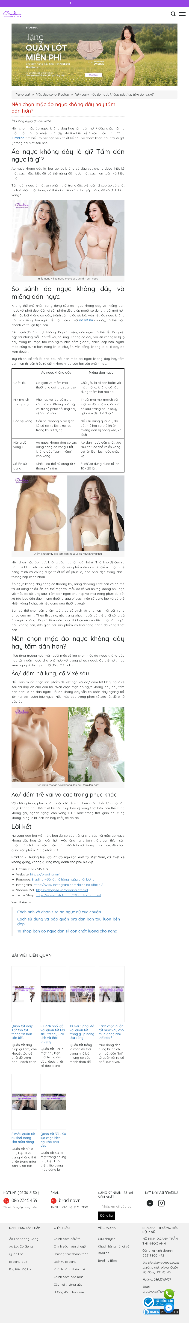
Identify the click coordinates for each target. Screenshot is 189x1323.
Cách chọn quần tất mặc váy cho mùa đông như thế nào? (111, 1032)
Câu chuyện (107, 1239)
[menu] (182, 12)
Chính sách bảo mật (68, 1277)
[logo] (12, 14)
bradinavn (70, 1200)
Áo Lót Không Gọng (23, 1239)
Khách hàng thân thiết (70, 1269)
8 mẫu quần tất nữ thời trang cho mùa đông (23, 1138)
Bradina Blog (107, 1260)
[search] (173, 15)
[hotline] (169, 1294)
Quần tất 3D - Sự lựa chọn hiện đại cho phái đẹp (53, 1140)
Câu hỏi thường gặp (68, 1284)
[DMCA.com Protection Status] (161, 1312)
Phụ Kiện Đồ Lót (20, 1269)
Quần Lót (16, 1254)
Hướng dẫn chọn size (69, 1292)
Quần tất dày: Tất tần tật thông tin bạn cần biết (22, 1032)
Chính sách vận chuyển (70, 1246)
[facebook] (150, 1205)
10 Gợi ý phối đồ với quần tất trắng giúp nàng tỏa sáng (82, 1032)
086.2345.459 (25, 1200)
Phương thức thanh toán (71, 1254)
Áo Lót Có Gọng (21, 1246)
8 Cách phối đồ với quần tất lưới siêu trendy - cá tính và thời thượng (53, 1034)
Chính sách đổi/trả (67, 1239)
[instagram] (162, 1205)
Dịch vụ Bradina (65, 1261)
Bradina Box (18, 1261)
